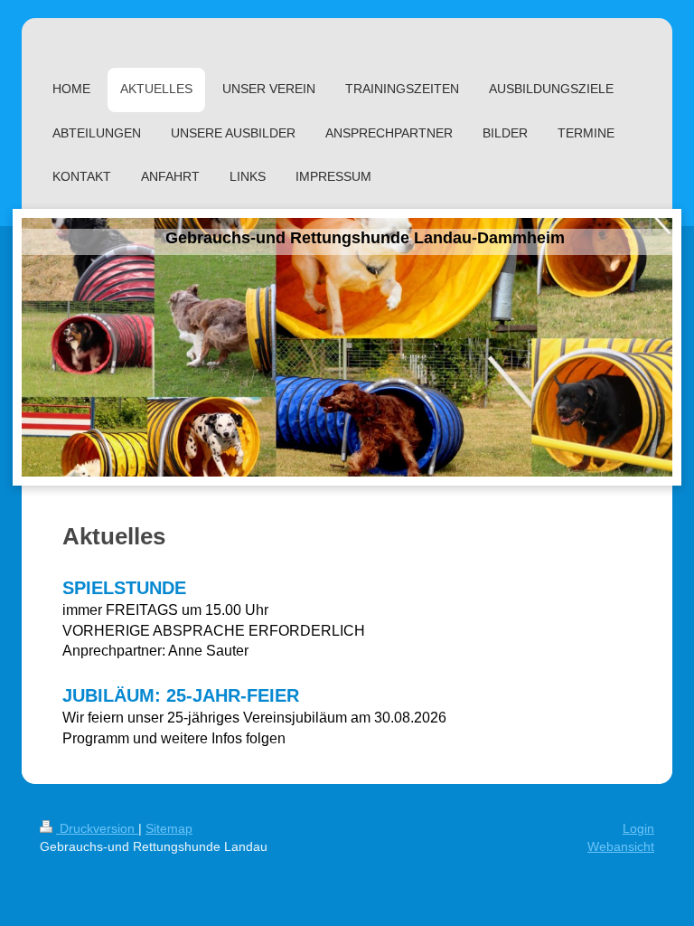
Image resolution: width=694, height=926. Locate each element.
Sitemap (168, 828)
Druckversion (97, 828)
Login (638, 828)
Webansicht (620, 846)
